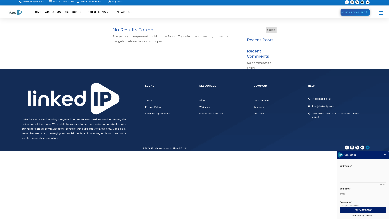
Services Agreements (157, 113)
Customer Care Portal (63, 2)
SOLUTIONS (97, 12)
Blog (202, 100)
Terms (148, 100)
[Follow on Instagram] (357, 2)
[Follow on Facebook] (347, 2)
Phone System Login (91, 2)
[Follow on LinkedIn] (368, 2)
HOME (37, 12)
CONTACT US (122, 12)
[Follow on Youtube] (362, 2)
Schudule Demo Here (353, 12)
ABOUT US (53, 12)
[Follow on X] (352, 2)
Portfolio (259, 113)
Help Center (117, 2)
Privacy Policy (153, 107)
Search (271, 29)
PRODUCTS (72, 12)
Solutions (259, 107)
